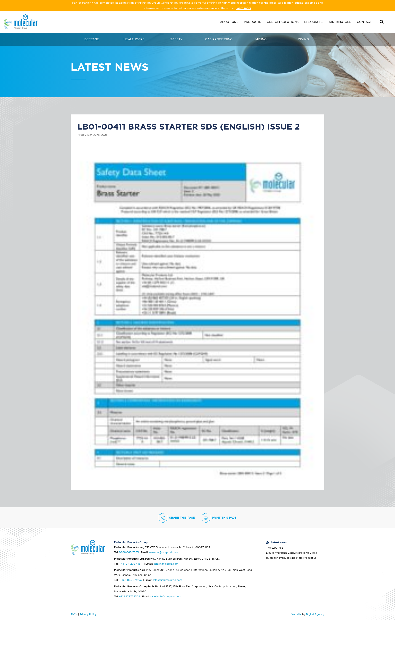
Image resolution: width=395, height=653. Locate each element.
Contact (364, 21)
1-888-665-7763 (129, 552)
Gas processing (218, 39)
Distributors (340, 21)
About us (228, 21)
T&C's (74, 614)
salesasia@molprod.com (167, 580)
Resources (313, 21)
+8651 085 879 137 (130, 580)
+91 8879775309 (129, 596)
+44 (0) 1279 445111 (131, 563)
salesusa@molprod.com (163, 552)
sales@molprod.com (166, 563)
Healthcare (133, 39)
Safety (176, 39)
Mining (261, 39)
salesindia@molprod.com (165, 596)
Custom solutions (283, 21)
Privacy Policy (88, 614)
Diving (303, 39)
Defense (91, 39)
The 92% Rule (274, 547)
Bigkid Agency (315, 614)
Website (296, 614)
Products (252, 21)
